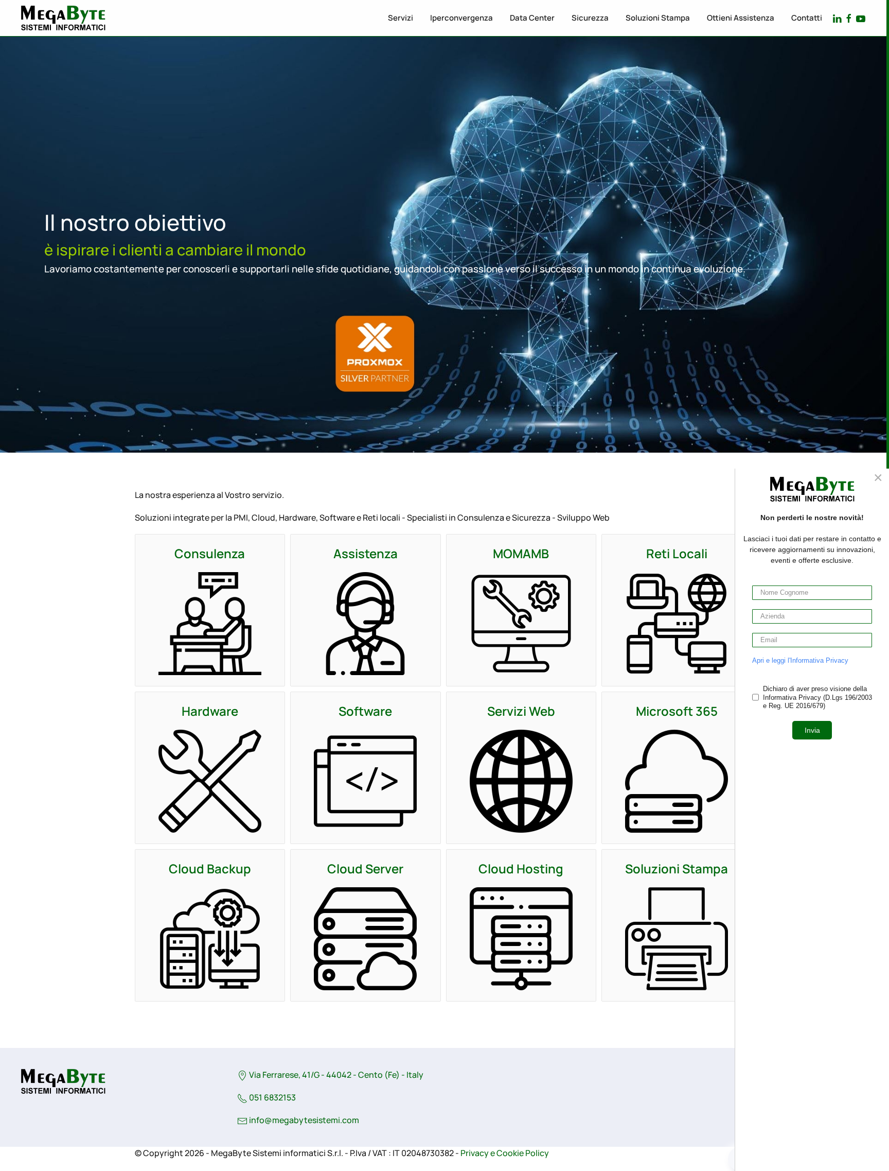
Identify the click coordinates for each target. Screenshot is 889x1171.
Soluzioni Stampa (676, 868)
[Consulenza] (209, 623)
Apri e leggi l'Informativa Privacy (800, 660)
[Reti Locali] (676, 623)
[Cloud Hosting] (521, 938)
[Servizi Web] (521, 781)
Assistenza (365, 553)
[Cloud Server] (365, 938)
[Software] (365, 781)
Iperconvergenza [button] (461, 17)
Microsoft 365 (677, 710)
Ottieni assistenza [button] (740, 17)
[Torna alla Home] (63, 18)
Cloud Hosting (520, 868)
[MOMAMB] (521, 623)
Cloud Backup (210, 868)
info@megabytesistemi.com (304, 1120)
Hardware (210, 710)
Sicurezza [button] (590, 17)
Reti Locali (676, 553)
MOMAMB (521, 553)
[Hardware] (209, 781)
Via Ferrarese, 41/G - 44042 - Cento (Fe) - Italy (335, 1074)
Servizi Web (521, 710)
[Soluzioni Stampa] (676, 938)
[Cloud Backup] (209, 938)
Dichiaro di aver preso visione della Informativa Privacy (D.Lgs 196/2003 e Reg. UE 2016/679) (817, 697)
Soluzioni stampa (658, 17)
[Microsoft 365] (676, 781)
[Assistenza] (365, 623)
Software (365, 710)
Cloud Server (365, 868)
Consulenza (209, 553)
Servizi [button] (400, 17)
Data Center (532, 17)
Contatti (806, 17)
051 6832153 (271, 1097)
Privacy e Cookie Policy (504, 1153)
